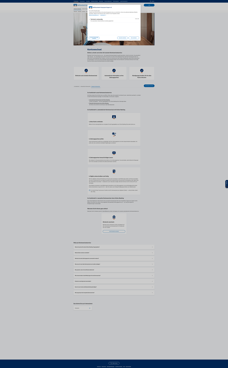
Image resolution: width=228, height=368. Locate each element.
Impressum (102, 15)
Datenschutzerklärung (93, 15)
